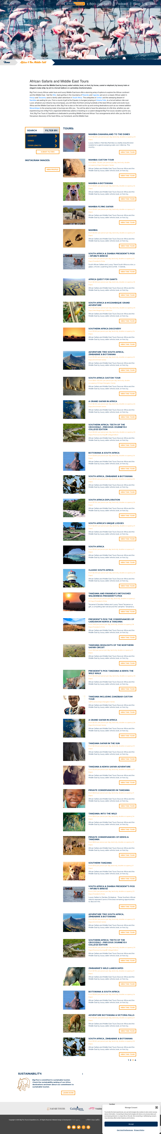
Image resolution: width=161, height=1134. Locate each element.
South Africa (77, 97)
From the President (75, 4)
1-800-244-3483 (99, 4)
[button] (157, 1107)
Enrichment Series (99, 360)
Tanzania (42, 97)
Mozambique (35, 108)
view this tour (128, 152)
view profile (52, 169)
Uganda (96, 95)
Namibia (33, 100)
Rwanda (85, 95)
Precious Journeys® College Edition (105, 435)
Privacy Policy (139, 1130)
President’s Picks (99, 261)
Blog (136, 4)
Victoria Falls (101, 100)
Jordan (99, 97)
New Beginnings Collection (102, 310)
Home (7, 62)
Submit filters (48, 152)
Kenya (32, 97)
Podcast (122, 4)
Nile (54, 95)
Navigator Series (108, 165)
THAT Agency (76, 1120)
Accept (131, 1124)
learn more (68, 1093)
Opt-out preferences (125, 1130)
